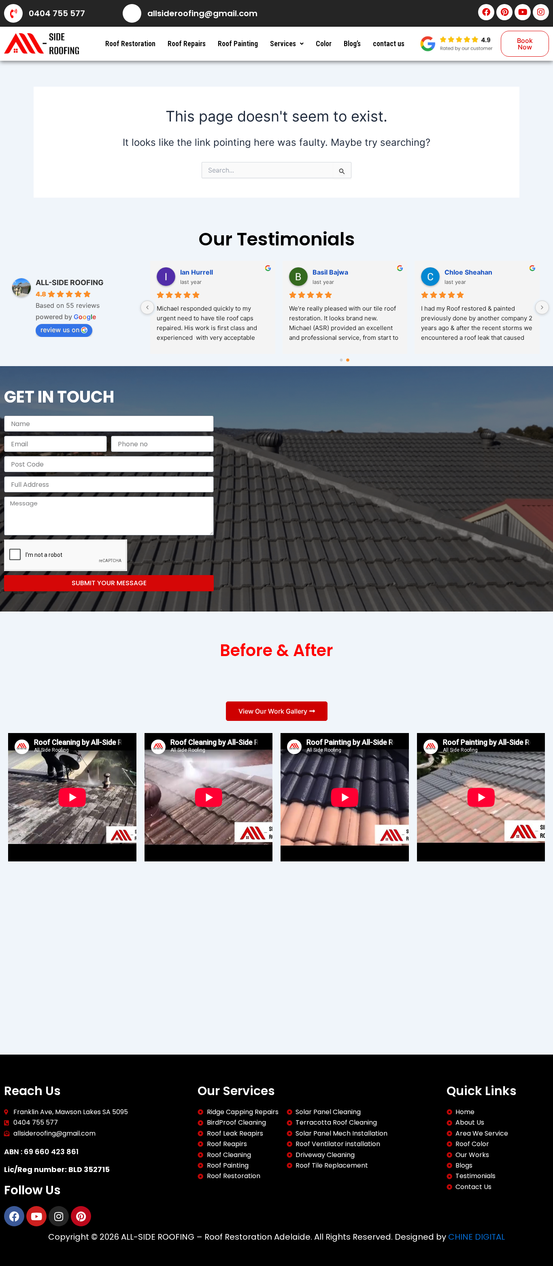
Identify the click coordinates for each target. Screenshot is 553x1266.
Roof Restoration (130, 43)
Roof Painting (238, 43)
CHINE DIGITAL (476, 1237)
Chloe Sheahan (468, 272)
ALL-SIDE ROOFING (70, 282)
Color (324, 43)
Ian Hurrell (196, 272)
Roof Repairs (187, 43)
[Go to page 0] (341, 360)
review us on (59, 330)
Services (283, 43)
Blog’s (352, 43)
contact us (388, 43)
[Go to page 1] (347, 360)
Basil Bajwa (330, 272)
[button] (287, 43)
